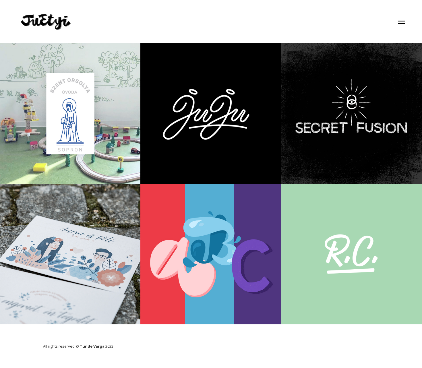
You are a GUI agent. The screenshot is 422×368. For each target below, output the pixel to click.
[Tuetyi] (46, 18)
